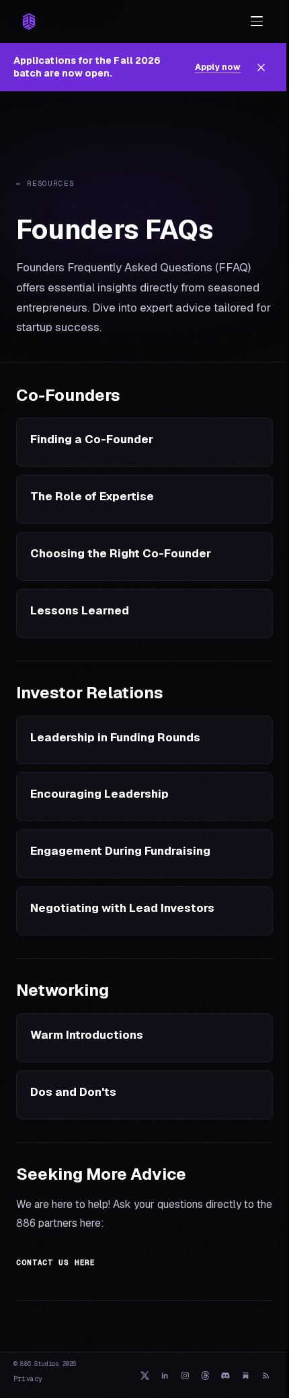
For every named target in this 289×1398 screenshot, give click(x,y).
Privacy (27, 1378)
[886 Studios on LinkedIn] (165, 1375)
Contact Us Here (55, 1262)
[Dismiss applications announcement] (261, 67)
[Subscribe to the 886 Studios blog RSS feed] (265, 1375)
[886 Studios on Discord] (225, 1375)
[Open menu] (257, 21)
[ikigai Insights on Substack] (245, 1375)
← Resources (45, 183)
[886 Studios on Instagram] (185, 1375)
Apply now (218, 67)
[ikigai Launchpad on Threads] (205, 1375)
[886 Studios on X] (144, 1375)
